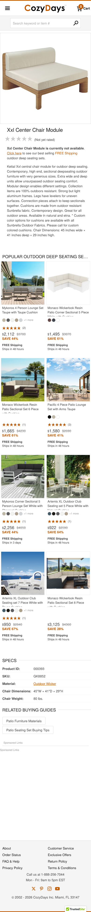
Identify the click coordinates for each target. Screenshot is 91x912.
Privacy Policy (12, 867)
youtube (57, 888)
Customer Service (61, 848)
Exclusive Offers (59, 854)
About (6, 848)
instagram (49, 888)
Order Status (11, 854)
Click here (14, 153)
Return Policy (57, 861)
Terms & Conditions (62, 867)
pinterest (41, 888)
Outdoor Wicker (44, 683)
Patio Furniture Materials (24, 720)
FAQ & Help (10, 861)
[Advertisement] (45, 793)
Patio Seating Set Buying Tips (27, 730)
